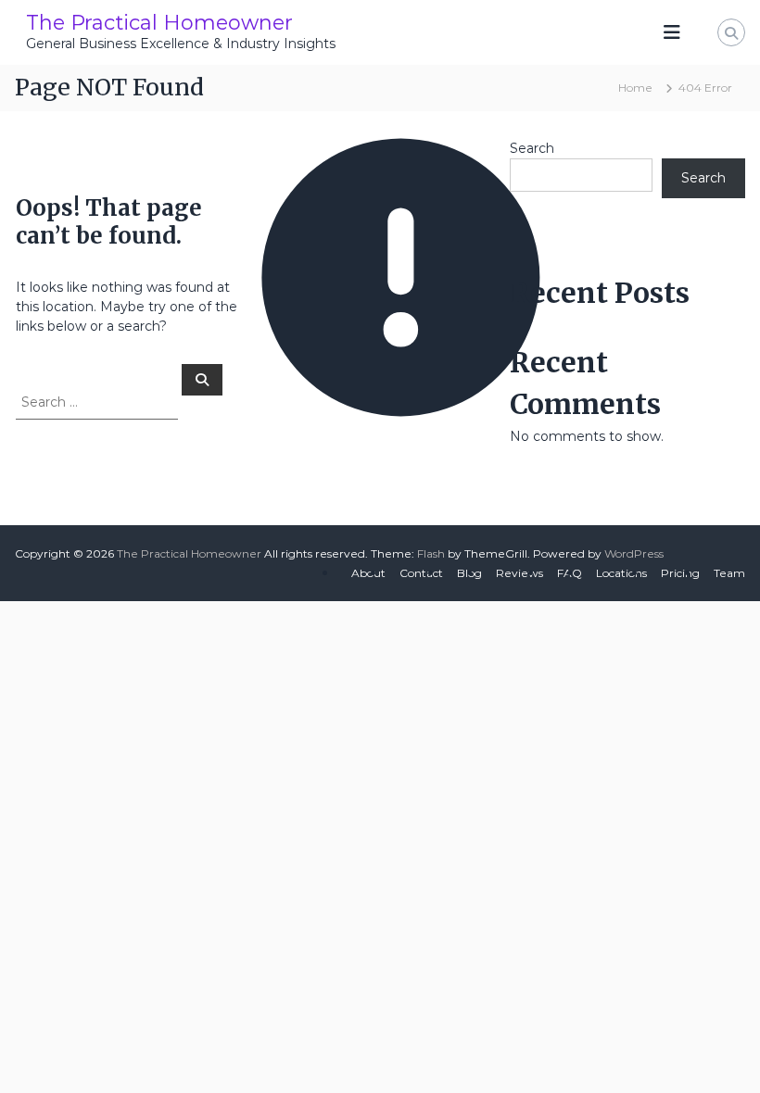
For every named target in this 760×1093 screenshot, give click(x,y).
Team (729, 573)
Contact (421, 573)
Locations (621, 573)
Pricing (680, 573)
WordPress (634, 553)
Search (532, 148)
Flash (431, 553)
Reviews (519, 573)
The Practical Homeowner (159, 22)
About (368, 573)
